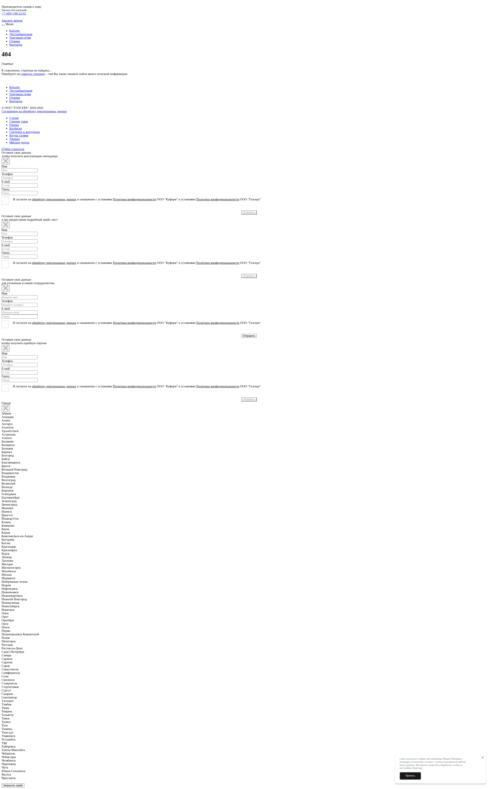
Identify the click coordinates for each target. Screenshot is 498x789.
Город (5, 189)
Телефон (7, 174)
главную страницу (33, 74)
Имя (4, 166)
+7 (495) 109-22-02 (14, 13)
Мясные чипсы (19, 142)
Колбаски (15, 128)
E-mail (6, 181)
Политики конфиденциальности (134, 199)
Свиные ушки (18, 121)
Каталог (14, 30)
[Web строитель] (13, 149)
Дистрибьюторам (20, 34)
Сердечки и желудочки (24, 132)
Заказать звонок (12, 20)
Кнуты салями (18, 135)
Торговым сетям (20, 37)
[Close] (6, 161)
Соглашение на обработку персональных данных (34, 111)
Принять (410, 775)
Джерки (14, 139)
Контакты (15, 44)
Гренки (14, 125)
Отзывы (14, 41)
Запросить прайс (13, 785)
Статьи (14, 118)
